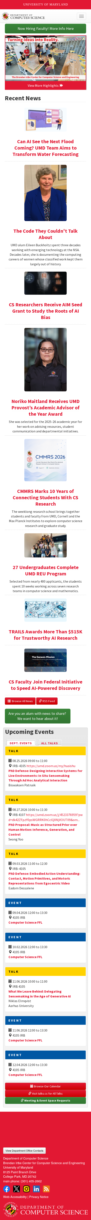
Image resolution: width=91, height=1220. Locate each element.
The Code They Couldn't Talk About (45, 234)
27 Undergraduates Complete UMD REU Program (46, 570)
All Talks (49, 743)
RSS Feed (48, 701)
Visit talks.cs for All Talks (47, 1093)
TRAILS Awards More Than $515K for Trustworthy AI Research (45, 634)
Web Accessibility (15, 1196)
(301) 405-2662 (31, 1181)
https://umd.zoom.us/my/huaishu (50, 766)
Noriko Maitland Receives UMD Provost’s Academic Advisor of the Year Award (45, 407)
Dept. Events (23, 743)
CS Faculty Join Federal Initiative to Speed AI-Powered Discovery (45, 684)
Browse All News (22, 701)
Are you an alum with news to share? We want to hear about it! (37, 716)
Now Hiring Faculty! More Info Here (46, 28)
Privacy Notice (38, 1196)
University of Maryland (45, 4)
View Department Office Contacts (24, 1150)
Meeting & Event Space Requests (47, 1100)
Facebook (6, 1189)
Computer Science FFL (25, 922)
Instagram (26, 1189)
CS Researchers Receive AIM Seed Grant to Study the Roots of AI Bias (45, 310)
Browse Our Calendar (47, 1086)
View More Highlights (44, 85)
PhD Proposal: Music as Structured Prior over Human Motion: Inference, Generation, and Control (42, 829)
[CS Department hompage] (45, 1208)
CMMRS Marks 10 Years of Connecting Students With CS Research (45, 497)
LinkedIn (36, 1189)
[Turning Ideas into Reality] (45, 58)
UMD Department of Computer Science (37, 16)
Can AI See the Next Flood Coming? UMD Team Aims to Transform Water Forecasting (45, 147)
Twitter (16, 1189)
